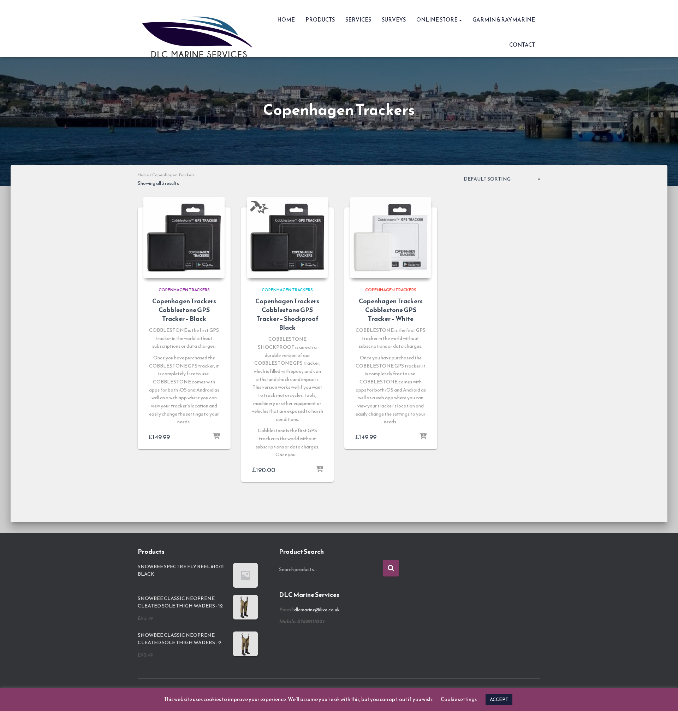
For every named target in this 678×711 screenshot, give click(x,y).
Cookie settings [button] (459, 699)
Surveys (394, 20)
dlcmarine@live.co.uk (317, 609)
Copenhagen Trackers (184, 290)
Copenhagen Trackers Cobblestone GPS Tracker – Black (184, 309)
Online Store (437, 20)
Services (358, 20)
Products (320, 20)
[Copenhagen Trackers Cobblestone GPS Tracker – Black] (184, 237)
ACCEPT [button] (499, 699)
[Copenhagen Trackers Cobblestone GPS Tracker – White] (390, 237)
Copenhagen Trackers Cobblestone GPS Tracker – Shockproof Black (287, 314)
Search (391, 568)
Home (286, 20)
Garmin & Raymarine (503, 20)
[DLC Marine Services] (199, 28)
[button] (460, 20)
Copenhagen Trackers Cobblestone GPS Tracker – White (391, 309)
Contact (522, 45)
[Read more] (216, 436)
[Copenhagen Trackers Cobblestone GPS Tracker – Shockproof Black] (287, 237)
